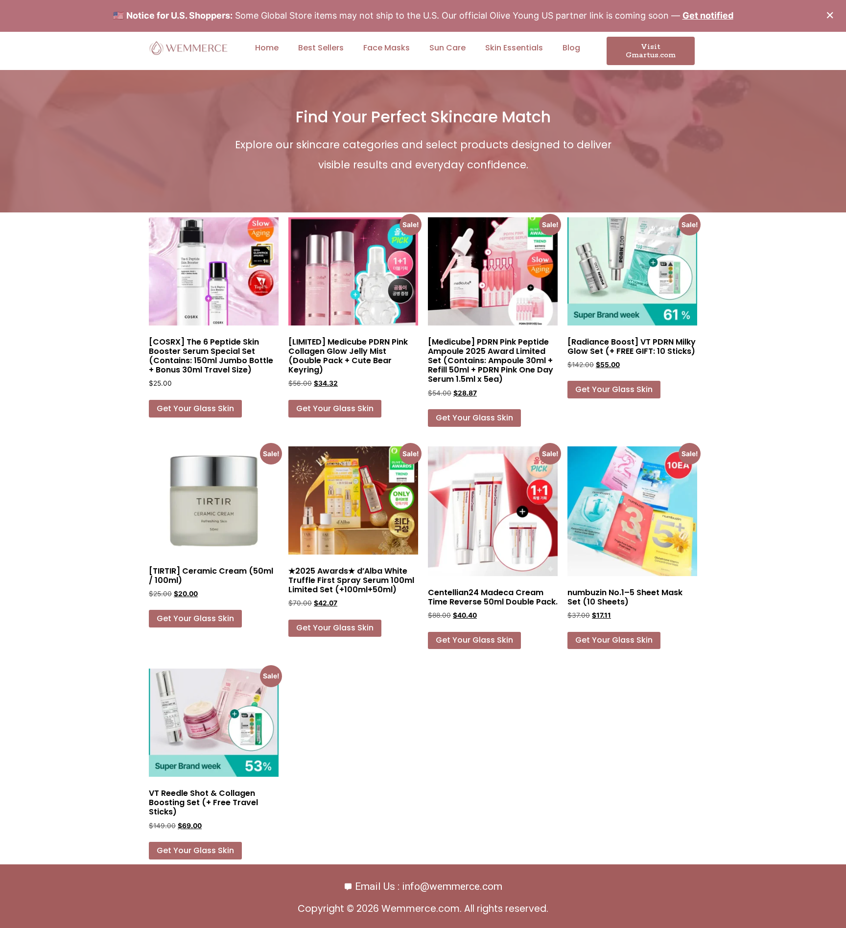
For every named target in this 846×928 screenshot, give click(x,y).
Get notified (707, 15)
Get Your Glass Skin (195, 408)
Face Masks (386, 47)
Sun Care (447, 47)
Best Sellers (321, 47)
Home (267, 47)
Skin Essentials (514, 47)
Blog (571, 47)
